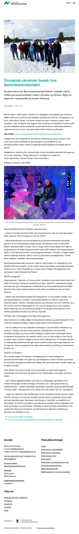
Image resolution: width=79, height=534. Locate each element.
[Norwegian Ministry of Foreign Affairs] (27, 521)
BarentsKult (46, 459)
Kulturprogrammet (48, 455)
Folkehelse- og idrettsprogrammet (55, 462)
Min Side (63, 3)
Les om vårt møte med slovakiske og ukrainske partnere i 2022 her (35, 419)
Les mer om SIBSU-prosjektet (20, 416)
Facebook (8, 500)
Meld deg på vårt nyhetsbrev (15, 497)
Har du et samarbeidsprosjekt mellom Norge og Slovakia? (38, 134)
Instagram (8, 504)
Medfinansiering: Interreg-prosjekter (55, 471)
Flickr (6, 510)
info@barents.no (17, 448)
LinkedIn (7, 507)
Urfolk (43, 446)
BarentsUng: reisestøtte (50, 452)
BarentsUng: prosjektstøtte (52, 449)
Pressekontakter (10, 463)
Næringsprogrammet (49, 468)
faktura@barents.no (28, 451)
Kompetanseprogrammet (51, 465)
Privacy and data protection (45, 528)
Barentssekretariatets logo (15, 466)
